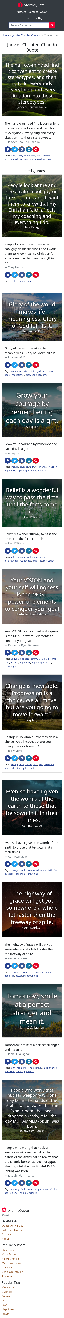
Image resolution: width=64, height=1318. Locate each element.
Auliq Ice (13, 453)
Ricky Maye (15, 751)
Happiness (8, 1309)
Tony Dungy (16, 267)
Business (7, 1292)
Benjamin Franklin (12, 1272)
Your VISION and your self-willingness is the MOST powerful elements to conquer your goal (32, 636)
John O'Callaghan (19, 1054)
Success (6, 1296)
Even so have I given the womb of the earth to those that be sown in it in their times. (31, 847)
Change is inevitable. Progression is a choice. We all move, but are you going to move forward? (31, 741)
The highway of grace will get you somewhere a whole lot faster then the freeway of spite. (30, 949)
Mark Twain (9, 1254)
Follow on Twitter (12, 1230)
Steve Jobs (8, 1250)
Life (4, 1300)
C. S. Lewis (8, 1267)
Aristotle (7, 1276)
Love (4, 1305)
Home (5, 35)
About (43, 12)
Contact (33, 12)
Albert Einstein (10, 1258)
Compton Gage (18, 856)
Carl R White (16, 543)
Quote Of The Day (32, 18)
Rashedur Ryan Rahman (23, 645)
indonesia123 (16, 357)
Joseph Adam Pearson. (22, 1175)
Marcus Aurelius (11, 1263)
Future (6, 1313)
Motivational (9, 1287)
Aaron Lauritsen (18, 958)
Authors (21, 12)
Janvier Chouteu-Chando (26, 35)
